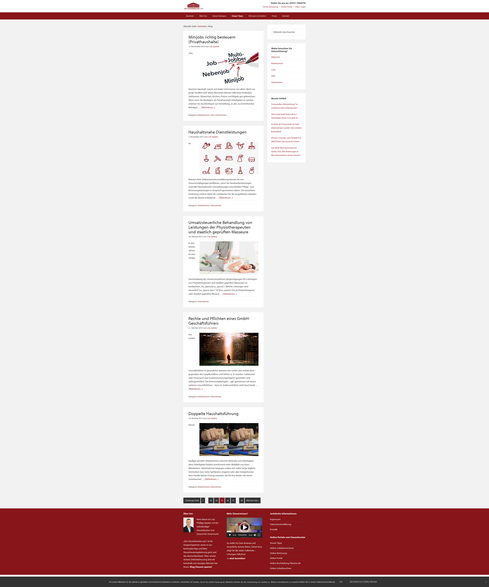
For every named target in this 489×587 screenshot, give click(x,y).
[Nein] (486, 582)
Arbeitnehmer (203, 115)
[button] (244, 527)
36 (228, 500)
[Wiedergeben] (230, 535)
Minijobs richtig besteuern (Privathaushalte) (211, 39)
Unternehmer (221, 115)
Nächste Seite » (252, 500)
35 (222, 500)
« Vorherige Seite (192, 500)
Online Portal (276, 558)
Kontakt (273, 529)
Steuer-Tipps (276, 542)
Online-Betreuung (270, 6)
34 (216, 500)
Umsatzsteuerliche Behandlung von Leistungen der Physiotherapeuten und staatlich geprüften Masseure (220, 226)
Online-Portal (286, 6)
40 (242, 500)
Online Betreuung (278, 553)
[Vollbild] (259, 535)
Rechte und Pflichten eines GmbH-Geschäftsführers (219, 320)
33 (211, 500)
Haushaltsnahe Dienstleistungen (217, 132)
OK (340, 582)
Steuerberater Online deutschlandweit (193, 6)
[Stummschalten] (255, 535)
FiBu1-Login (300, 6)
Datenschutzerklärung (280, 524)
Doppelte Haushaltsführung (213, 413)
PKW (273, 76)
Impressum (275, 519)
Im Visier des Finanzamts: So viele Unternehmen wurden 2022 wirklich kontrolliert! (286, 128)
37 (233, 500)
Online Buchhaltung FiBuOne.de (285, 563)
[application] (244, 528)
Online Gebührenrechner (282, 548)
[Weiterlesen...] (208, 107)
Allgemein (275, 57)
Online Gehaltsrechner (280, 568)
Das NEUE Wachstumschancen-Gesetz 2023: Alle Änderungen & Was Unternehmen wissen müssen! (285, 151)
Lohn (212, 115)
